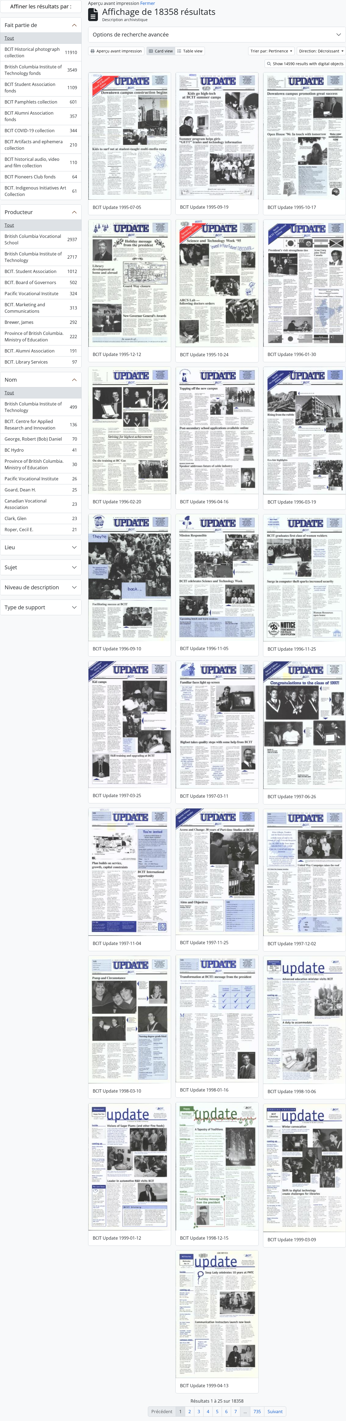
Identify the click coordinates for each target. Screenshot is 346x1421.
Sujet (11, 567)
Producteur (19, 212)
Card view (163, 51)
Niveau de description (32, 587)
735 (257, 1412)
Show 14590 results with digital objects (308, 63)
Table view (192, 51)
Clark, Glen (40, 519)
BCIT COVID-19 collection (40, 132)
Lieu (10, 547)
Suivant (275, 1412)
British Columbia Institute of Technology (40, 257)
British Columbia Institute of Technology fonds (40, 70)
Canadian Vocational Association (40, 504)
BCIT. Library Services (40, 363)
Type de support (25, 607)
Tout (9, 38)
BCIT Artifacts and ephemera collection (40, 145)
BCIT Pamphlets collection (40, 103)
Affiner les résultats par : (40, 6)
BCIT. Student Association (40, 272)
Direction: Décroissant (319, 51)
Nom (11, 379)
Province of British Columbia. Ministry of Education (40, 336)
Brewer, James (40, 323)
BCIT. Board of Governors (40, 283)
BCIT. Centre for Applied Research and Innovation (40, 424)
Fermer (147, 3)
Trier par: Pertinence (270, 51)
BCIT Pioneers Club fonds (40, 178)
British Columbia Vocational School (40, 239)
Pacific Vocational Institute (40, 295)
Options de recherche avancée (131, 34)
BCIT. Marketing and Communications (40, 308)
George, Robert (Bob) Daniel (40, 440)
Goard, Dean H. (40, 491)
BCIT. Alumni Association (40, 352)
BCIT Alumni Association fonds (40, 116)
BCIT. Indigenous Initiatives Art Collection (40, 191)
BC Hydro (40, 451)
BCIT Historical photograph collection (40, 52)
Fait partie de (21, 25)
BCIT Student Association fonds (40, 87)
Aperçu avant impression (118, 51)
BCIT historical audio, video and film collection (40, 162)
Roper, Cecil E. (40, 531)
